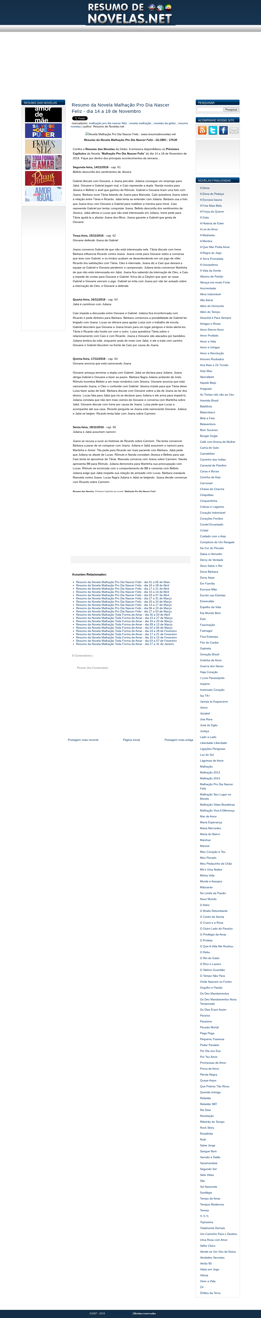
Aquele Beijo (208, 382)
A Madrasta (207, 235)
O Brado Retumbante (214, 910)
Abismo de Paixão (211, 276)
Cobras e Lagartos (212, 506)
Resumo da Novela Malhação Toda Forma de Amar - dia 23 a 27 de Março (124, 618)
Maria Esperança (211, 822)
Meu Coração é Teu (213, 851)
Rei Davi (205, 1110)
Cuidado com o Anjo (213, 536)
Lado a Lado (208, 737)
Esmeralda (207, 601)
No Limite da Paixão (213, 893)
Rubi (203, 1139)
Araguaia (206, 388)
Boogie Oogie (209, 436)
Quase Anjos (208, 1080)
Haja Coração (209, 672)
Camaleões (207, 453)
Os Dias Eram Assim (213, 1009)
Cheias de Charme (212, 489)
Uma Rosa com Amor (214, 1239)
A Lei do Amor (209, 229)
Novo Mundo (208, 899)
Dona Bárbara (209, 571)
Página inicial (131, 739)
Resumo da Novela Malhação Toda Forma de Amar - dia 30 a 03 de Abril (123, 614)
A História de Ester (212, 223)
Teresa (204, 1210)
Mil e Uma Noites (211, 869)
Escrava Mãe (208, 589)
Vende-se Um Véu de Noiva (218, 1251)
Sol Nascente (208, 1186)
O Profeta (206, 940)
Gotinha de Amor (211, 660)
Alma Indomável (210, 294)
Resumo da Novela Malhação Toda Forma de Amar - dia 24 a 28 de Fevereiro (126, 631)
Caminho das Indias (213, 459)
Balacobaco (207, 412)
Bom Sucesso (209, 430)
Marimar (205, 840)
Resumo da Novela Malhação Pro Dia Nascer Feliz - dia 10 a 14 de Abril (122, 591)
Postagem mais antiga (179, 739)
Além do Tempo (210, 312)
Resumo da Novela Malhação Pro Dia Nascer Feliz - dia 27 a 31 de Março (124, 598)
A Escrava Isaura (211, 199)
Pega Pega (207, 1033)
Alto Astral (206, 300)
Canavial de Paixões (213, 465)
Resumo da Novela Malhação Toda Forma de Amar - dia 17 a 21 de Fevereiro (126, 634)
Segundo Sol (208, 1169)
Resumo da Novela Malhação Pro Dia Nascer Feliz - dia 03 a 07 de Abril (122, 595)
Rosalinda (206, 1133)
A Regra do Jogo (211, 252)
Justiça (204, 731)
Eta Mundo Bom (210, 613)
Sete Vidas (207, 1175)
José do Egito (209, 725)
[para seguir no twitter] (213, 134)
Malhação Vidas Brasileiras (217, 804)
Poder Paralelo (209, 1045)
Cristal (204, 530)
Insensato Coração (212, 689)
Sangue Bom (208, 1151)
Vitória (204, 1275)
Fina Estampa (209, 636)
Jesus (204, 707)
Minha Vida (207, 875)
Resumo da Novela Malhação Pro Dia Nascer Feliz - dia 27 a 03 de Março (124, 611)
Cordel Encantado (211, 524)
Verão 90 (206, 1263)
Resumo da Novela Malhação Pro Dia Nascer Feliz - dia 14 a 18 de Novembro (120, 108)
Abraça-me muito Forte (215, 282)
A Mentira (206, 241)
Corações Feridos (211, 518)
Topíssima (206, 1222)
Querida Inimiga (210, 1092)
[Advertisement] (130, 70)
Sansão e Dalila (210, 1157)
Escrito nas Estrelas (213, 595)
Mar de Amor (208, 816)
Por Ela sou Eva (210, 1051)
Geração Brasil (209, 654)
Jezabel (205, 713)
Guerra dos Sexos (211, 666)
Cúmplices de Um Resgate (217, 542)
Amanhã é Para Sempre (215, 317)
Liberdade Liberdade (213, 743)
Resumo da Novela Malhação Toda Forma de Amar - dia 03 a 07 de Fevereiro (126, 640)
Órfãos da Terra (210, 1293)
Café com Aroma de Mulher (218, 441)
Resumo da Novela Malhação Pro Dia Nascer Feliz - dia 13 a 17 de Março (124, 604)
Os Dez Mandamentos (214, 993)
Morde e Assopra (211, 881)
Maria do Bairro (210, 834)
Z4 (201, 1287)
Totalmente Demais (212, 1228)
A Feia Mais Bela (211, 205)
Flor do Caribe (209, 642)
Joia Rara (206, 719)
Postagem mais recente (83, 739)
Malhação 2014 (210, 778)
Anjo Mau (206, 371)
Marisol (204, 846)
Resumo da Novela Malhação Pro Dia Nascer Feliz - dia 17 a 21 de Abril (122, 588)
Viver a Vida (208, 1281)
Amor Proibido (209, 335)
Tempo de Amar (210, 1198)
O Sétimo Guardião (212, 970)
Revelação (207, 1115)
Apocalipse (207, 376)
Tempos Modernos (212, 1204)
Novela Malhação (140, 123)
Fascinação (207, 624)
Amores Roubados (212, 359)
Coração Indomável (212, 512)
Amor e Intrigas (210, 347)
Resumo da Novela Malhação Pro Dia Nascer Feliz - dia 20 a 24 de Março (124, 601)
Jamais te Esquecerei (214, 701)
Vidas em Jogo (209, 1269)
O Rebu (205, 952)
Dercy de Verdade (211, 559)
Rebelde (205, 1098)
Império (205, 683)
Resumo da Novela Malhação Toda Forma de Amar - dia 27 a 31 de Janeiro (125, 644)
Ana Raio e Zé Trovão (214, 365)
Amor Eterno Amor (212, 329)
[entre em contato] (234, 134)
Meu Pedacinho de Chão (216, 863)
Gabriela (205, 648)
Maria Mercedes (210, 828)
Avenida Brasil (209, 400)
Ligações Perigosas (212, 748)
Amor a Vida (208, 341)
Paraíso (205, 1015)
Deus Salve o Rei (211, 565)
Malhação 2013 (210, 772)
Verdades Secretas (212, 1257)
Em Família (207, 583)
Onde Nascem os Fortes (216, 981)
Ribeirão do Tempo (212, 1121)
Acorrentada (208, 288)
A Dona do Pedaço (212, 193)
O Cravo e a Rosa (211, 922)
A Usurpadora (209, 264)
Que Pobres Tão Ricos (214, 1086)
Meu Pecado (208, 857)
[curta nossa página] (223, 134)
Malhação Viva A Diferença (217, 810)
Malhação (206, 766)
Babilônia (206, 406)
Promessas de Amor (213, 1062)
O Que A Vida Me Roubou (216, 946)
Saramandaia (208, 1163)
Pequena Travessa (212, 1039)
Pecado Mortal (209, 1027)
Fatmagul (206, 630)
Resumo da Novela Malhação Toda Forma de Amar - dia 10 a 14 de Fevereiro (126, 637)
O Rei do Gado (209, 958)
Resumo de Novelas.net (119, 1313)
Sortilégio (206, 1192)
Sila (202, 1180)
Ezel (203, 619)
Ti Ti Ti (204, 1216)
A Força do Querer (212, 211)
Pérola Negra (208, 1074)
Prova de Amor (209, 1068)
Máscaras (206, 887)
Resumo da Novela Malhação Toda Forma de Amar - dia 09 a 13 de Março (124, 624)
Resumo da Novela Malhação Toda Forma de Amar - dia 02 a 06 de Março (124, 627)
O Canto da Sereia (212, 916)
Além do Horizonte (212, 306)
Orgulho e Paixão (211, 987)
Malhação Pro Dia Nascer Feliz (108, 123)
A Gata (204, 217)
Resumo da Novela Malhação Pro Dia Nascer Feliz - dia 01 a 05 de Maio (123, 582)
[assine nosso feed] (202, 134)
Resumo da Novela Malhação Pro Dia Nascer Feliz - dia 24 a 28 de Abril (122, 585)
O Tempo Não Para (212, 975)
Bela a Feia (207, 418)
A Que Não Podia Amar (215, 247)
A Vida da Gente (210, 270)
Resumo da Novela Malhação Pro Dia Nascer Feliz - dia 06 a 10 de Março (124, 608)
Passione (206, 1021)
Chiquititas (206, 495)
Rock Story (207, 1127)
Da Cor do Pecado (212, 548)
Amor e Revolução (212, 353)
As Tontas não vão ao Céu (217, 394)
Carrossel (206, 483)
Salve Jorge (207, 1145)
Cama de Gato (209, 447)
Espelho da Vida (210, 607)
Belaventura (208, 424)
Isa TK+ (205, 695)
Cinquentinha (208, 500)
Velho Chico (207, 1245)
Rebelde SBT (208, 1104)
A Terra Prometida (211, 258)
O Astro (205, 905)
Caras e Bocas (209, 471)
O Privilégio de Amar (213, 934)
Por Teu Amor (209, 1056)
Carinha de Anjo (210, 477)
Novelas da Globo (165, 123)
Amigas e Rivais (210, 323)
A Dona (204, 188)
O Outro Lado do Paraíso (216, 928)
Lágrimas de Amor (212, 760)
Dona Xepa (207, 577)
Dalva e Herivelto (211, 554)
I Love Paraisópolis (212, 678)
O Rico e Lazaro (210, 964)
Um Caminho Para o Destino (218, 1234)
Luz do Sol (207, 754)
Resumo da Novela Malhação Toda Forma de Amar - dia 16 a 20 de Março (124, 621)
